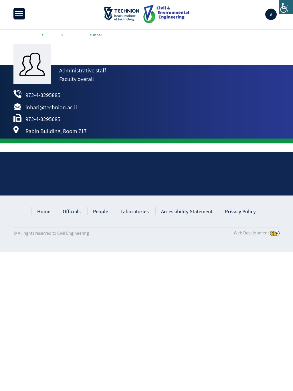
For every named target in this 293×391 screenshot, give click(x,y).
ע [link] (271, 14)
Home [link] (43, 211)
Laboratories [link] (134, 211)
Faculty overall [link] (76, 79)
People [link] (100, 211)
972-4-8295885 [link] (42, 95)
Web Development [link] (251, 233)
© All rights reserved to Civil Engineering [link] (51, 233)
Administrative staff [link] (82, 70)
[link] (286, 7)
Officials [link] (72, 211)
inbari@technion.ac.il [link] (51, 107)
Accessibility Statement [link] (187, 211)
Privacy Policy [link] (240, 211)
